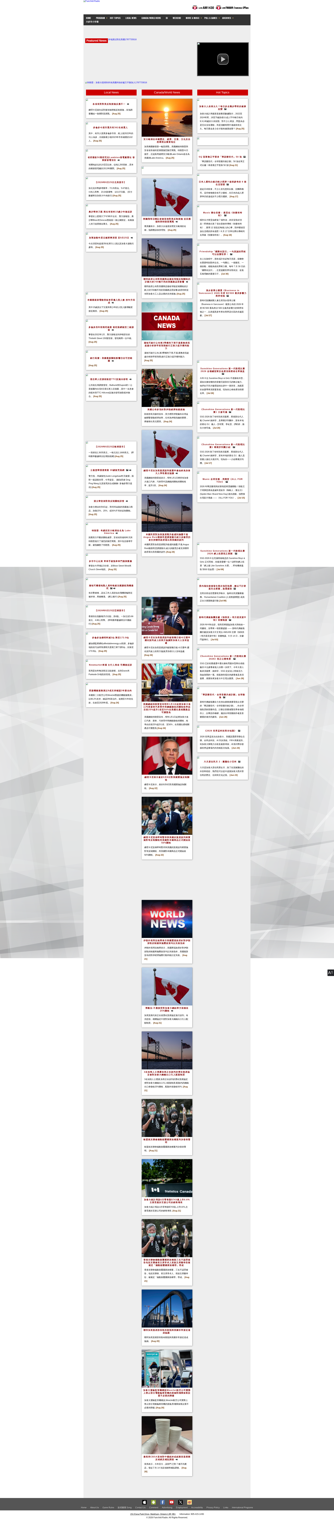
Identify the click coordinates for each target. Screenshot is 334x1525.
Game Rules (108, 1507)
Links (225, 1507)
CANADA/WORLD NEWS (151, 18)
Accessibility (197, 1507)
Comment (153, 1507)
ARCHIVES (226, 18)
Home (84, 1507)
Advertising (167, 1507)
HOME (88, 18)
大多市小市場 (92, 21)
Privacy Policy (213, 1507)
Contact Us (140, 1507)
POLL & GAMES (210, 18)
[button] (222, 59)
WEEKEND (177, 18)
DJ (167, 18)
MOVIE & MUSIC (192, 18)
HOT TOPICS (115, 18)
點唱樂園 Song (125, 1507)
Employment (182, 1507)
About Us (94, 1507)
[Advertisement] (167, 30)
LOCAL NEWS (131, 18)
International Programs (242, 1507)
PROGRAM (100, 18)
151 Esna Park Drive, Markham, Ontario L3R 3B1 (153, 1514)
